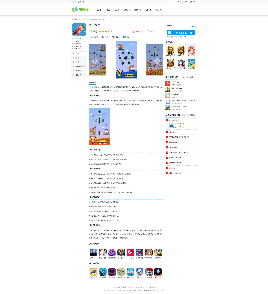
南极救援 (140, 277)
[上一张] (107, 60)
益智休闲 (94, 19)
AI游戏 (108, 10)
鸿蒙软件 (137, 10)
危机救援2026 (112, 277)
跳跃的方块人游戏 (175, 173)
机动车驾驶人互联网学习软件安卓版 (183, 100)
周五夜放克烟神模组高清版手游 (179, 137)
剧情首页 (193, 2)
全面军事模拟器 (176, 88)
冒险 (111, 87)
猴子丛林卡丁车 (170, 69)
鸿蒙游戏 (127, 10)
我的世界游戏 (173, 147)
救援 (94, 87)
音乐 (113, 91)
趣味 (94, 159)
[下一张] (144, 60)
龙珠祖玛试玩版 (174, 142)
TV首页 (73, 2)
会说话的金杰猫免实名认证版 (178, 152)
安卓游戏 (87, 19)
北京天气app (175, 82)
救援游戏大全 (94, 263)
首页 (80, 19)
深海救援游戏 (130, 277)
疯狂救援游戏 (121, 277)
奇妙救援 (149, 277)
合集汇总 (159, 10)
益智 (115, 87)
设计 (109, 159)
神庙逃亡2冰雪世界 (175, 157)
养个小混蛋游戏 (174, 120)
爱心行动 (172, 168)
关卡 (106, 159)
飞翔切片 (172, 132)
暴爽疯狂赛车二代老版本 (179, 106)
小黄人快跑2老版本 (175, 163)
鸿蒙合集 (148, 10)
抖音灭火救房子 (158, 277)
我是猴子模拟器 (170, 56)
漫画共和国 (175, 94)
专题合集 (184, 2)
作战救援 (94, 277)
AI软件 (117, 10)
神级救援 (103, 277)
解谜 (99, 159)
